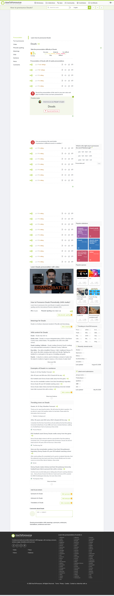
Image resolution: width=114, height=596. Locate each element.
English (91, 545)
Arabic (61, 539)
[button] (51, 111)
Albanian (76, 537)
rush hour (77, 338)
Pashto (61, 566)
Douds (33, 336)
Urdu (90, 576)
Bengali (76, 540)
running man (96, 338)
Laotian (91, 558)
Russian (91, 568)
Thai (90, 574)
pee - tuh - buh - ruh (84, 152)
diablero (96, 332)
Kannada (76, 556)
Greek (90, 550)
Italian (75, 555)
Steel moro (79, 353)
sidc (77, 386)
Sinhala (76, 569)
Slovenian (61, 571)
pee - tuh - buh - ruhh (85, 156)
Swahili (76, 573)
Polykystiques (79, 378)
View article (55, 427)
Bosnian (91, 540)
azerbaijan (91, 539)
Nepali (76, 564)
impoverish (77, 335)
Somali (76, 571)
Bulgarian (61, 542)
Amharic (91, 537)
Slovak (90, 569)
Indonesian (92, 553)
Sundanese (62, 573)
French (76, 548)
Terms (57, 583)
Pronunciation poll (80, 163)
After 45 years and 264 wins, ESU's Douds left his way (49, 420)
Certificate (93, 3)
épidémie (78, 381)
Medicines (30, 552)
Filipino (91, 547)
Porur (77, 329)
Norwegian (92, 564)
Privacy (62, 583)
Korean (76, 558)
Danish (61, 545)
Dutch (75, 545)
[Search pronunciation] (89, 7)
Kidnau (78, 355)
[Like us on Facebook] (14, 545)
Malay (75, 561)
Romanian (76, 568)
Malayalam (92, 561)
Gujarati (61, 552)
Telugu (76, 574)
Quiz (60, 3)
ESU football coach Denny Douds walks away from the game (51, 433)
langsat (96, 341)
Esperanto (61, 547)
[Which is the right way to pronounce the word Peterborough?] (92, 148)
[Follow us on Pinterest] (25, 545)
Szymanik (87, 341)
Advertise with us (82, 583)
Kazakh (91, 556)
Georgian (61, 550)
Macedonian (62, 561)
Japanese (91, 555)
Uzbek (61, 577)
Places (30, 550)
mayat (96, 335)
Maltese (61, 563)
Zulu (60, 579)
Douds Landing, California (39, 345)
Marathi (91, 563)
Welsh (90, 577)
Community (70, 3)
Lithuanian (91, 560)
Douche (33, 357)
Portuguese (62, 568)
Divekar (78, 350)
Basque (61, 540)
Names (15, 552)
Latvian (76, 560)
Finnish (61, 548)
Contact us (73, 583)
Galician (91, 548)
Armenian (76, 539)
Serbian (61, 569)
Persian (76, 566)
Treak (77, 332)
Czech (90, 544)
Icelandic (76, 553)
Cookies (67, 583)
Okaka (87, 332)
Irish (60, 555)
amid (86, 335)
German (76, 550)
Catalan (91, 542)
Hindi (90, 552)
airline (87, 329)
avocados (78, 361)
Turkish (61, 576)
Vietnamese (77, 577)
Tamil (60, 574)
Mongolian (62, 564)
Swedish (91, 573)
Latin (60, 560)
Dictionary (40, 3)
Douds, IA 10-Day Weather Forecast (43, 406)
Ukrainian (76, 576)
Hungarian (62, 553)
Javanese (61, 556)
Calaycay (77, 341)
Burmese (76, 542)
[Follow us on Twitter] (17, 545)
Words (14, 550)
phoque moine (80, 375)
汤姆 (77, 383)
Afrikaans (61, 537)
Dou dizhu (34, 350)
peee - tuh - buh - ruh (85, 160)
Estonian (76, 547)
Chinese (61, 544)
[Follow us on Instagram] (21, 545)
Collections (51, 3)
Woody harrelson (87, 338)
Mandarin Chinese (78, 563)
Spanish (91, 571)
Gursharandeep (80, 358)
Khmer (61, 558)
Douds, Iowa (35, 338)
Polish (90, 566)
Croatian (76, 544)
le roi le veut (96, 329)
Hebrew (76, 552)
